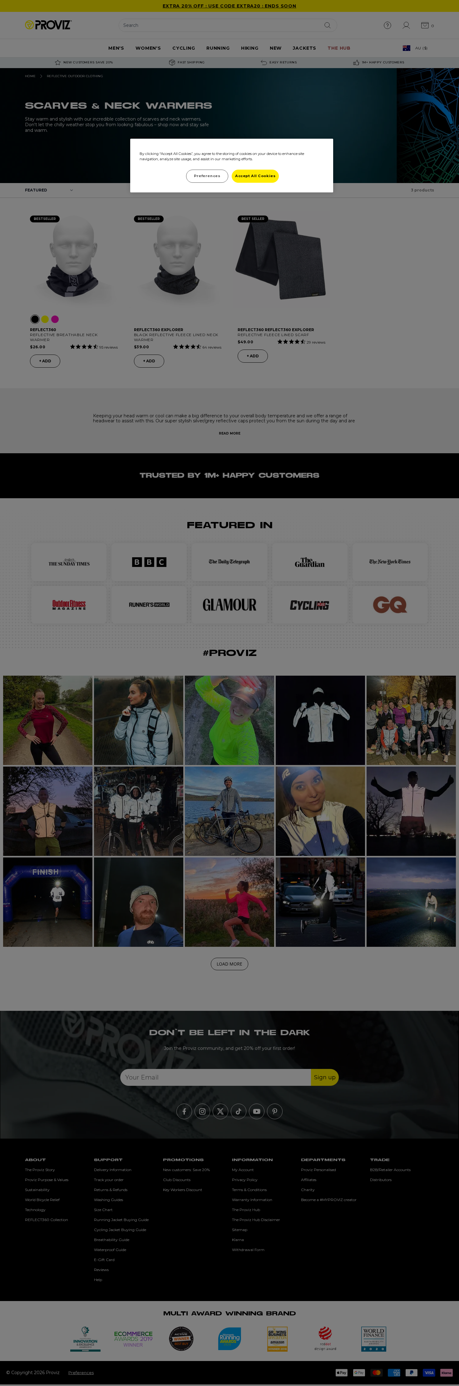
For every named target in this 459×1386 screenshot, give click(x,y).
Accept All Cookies (255, 176)
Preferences (207, 176)
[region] (231, 165)
